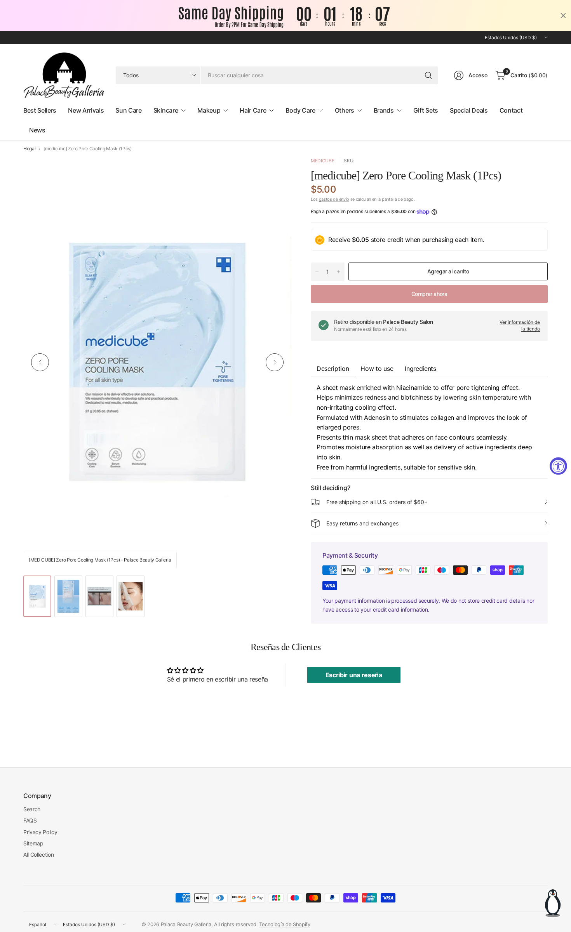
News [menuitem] (37, 130)
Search (31, 809)
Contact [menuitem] (511, 110)
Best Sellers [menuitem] (39, 110)
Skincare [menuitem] (165, 110)
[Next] (275, 362)
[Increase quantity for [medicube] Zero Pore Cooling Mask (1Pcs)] (338, 272)
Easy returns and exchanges (362, 523)
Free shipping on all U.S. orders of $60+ (377, 502)
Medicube (322, 160)
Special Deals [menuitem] (469, 110)
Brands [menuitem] (384, 110)
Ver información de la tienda (520, 325)
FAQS (30, 820)
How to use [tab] (376, 368)
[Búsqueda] (428, 75)
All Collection (38, 854)
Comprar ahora (429, 293)
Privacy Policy (40, 832)
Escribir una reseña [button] (354, 675)
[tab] (420, 368)
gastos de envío (334, 199)
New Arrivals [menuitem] (86, 110)
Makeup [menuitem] (208, 110)
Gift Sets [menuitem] (425, 110)
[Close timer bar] (563, 15)
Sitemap (33, 843)
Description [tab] (333, 368)
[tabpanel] (429, 427)
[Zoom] (277, 172)
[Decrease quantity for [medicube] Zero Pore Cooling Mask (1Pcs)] (317, 272)
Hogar (29, 148)
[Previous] (40, 362)
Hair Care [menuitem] (253, 110)
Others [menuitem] (344, 110)
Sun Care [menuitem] (128, 110)
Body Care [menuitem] (300, 110)
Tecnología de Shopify (284, 924)
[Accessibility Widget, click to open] (558, 466)
